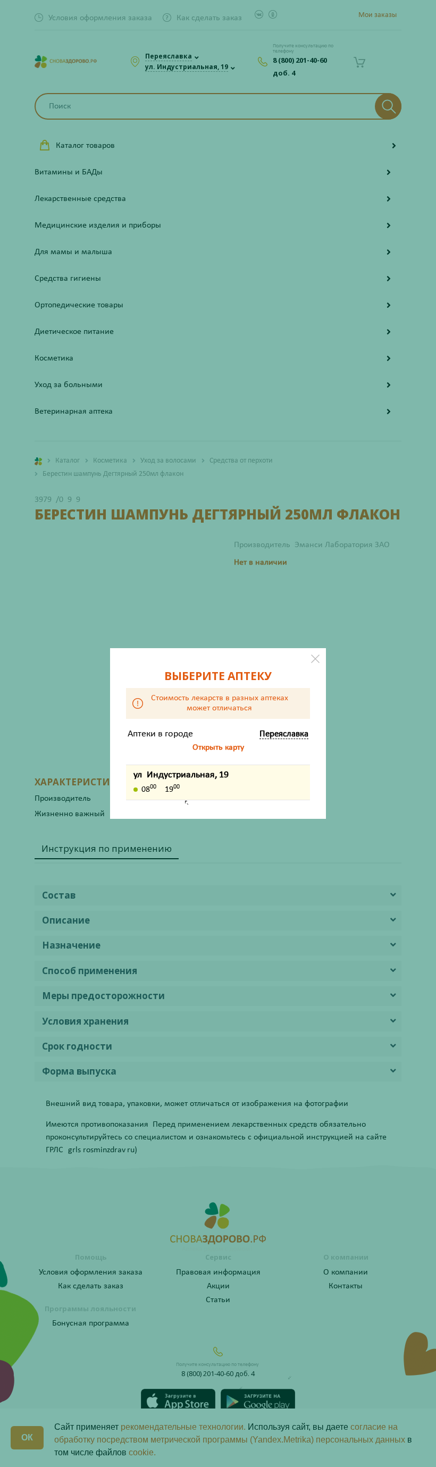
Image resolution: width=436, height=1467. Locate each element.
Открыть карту (218, 747)
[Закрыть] (315, 658)
